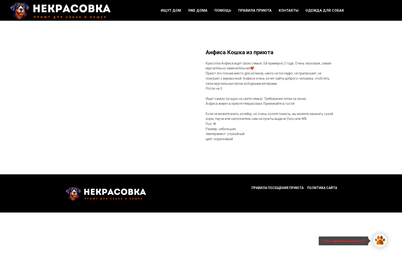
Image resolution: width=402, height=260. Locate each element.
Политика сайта (322, 188)
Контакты (288, 10)
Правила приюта (255, 10)
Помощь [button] (222, 10)
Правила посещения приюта (277, 188)
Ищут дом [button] (171, 10)
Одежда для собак (324, 10)
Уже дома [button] (198, 10)
